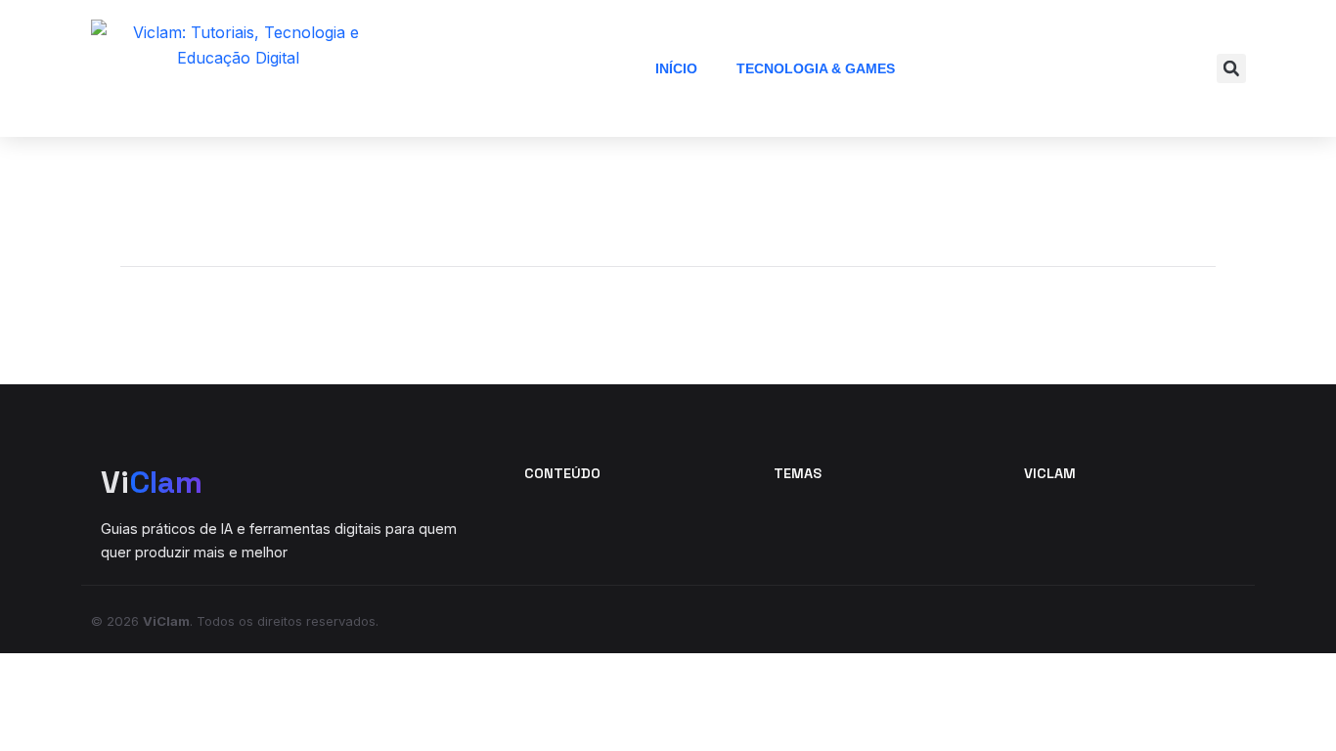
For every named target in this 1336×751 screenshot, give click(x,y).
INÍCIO (676, 68)
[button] (1231, 68)
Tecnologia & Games (815, 68)
